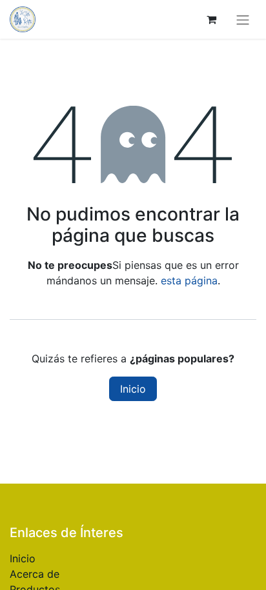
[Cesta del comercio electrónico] (211, 19)
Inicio (133, 388)
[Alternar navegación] (242, 19)
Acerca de (34, 573)
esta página (189, 280)
